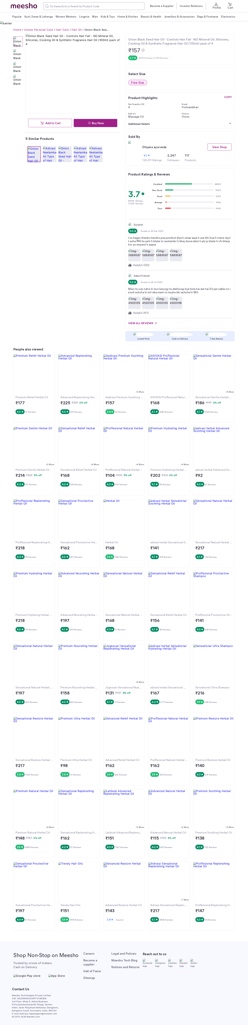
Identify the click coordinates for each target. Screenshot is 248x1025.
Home (17, 29)
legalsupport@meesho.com (43, 1013)
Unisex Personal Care (38, 29)
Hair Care (62, 29)
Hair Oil (77, 29)
